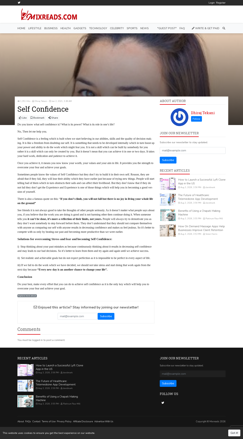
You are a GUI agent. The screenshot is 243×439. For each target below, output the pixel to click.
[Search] (223, 28)
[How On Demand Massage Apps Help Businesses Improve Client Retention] (168, 231)
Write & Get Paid (206, 28)
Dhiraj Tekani (203, 112)
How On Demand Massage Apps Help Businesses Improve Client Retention (201, 228)
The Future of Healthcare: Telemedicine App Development (198, 197)
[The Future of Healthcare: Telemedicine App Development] (168, 199)
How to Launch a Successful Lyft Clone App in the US (59, 367)
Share (54, 118)
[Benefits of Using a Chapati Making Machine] (168, 215)
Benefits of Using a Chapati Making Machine (57, 398)
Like (24, 118)
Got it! (234, 433)
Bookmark (38, 118)
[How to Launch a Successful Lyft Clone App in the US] (168, 184)
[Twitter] (19, 2)
